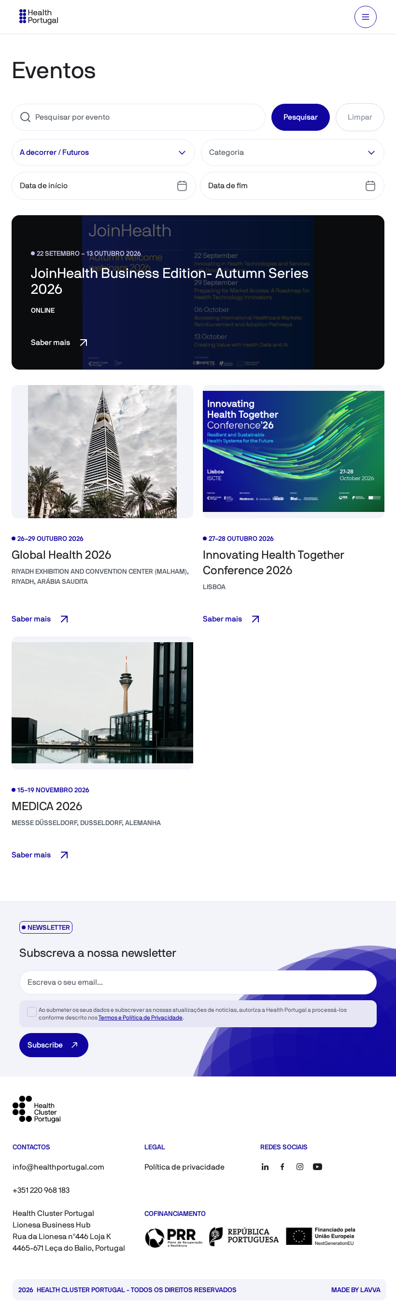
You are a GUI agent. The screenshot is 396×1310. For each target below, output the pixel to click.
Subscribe (45, 1044)
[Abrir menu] (365, 17)
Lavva (370, 1290)
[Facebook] (282, 1166)
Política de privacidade (184, 1167)
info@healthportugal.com (58, 1167)
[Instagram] (300, 1166)
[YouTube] (317, 1166)
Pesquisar (300, 117)
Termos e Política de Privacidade (141, 1017)
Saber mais (50, 342)
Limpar (360, 117)
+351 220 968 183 (41, 1190)
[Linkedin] (265, 1166)
